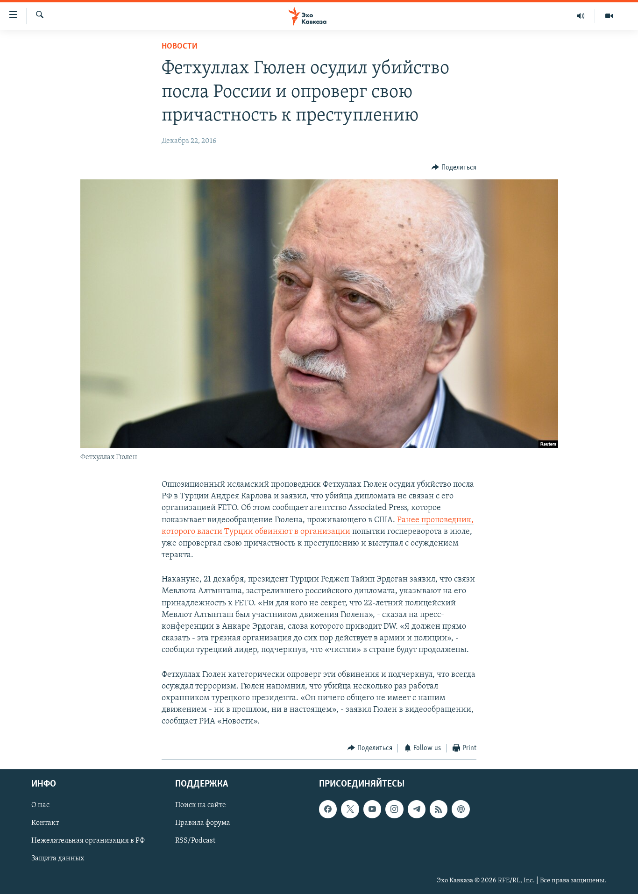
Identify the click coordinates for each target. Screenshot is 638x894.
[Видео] (609, 15)
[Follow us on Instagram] (394, 809)
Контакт (45, 823)
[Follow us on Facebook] (328, 809)
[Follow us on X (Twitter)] (350, 809)
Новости (180, 47)
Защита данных (57, 859)
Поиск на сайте (200, 805)
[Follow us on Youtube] (372, 809)
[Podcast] (460, 809)
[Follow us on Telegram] (416, 809)
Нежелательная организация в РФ (88, 840)
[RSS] (438, 809)
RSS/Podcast (195, 840)
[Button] (454, 168)
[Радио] (581, 15)
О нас (40, 805)
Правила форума (202, 823)
